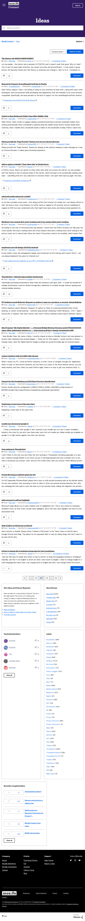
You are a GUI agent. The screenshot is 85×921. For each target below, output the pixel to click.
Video (48, 767)
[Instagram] (75, 860)
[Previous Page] (24, 578)
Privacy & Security (52, 721)
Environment (50, 668)
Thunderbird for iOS (53, 756)
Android (27, 867)
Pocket (48, 714)
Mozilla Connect (13, 5)
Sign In (77, 5)
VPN (47, 770)
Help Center (48, 860)
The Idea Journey (10, 614)
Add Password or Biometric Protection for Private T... (34, 813)
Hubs (48, 678)
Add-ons (49, 643)
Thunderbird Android (53, 752)
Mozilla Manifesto (9, 864)
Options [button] (79, 41)
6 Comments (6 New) (61, 477)
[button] (4, 76)
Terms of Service (41, 893)
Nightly (48, 696)
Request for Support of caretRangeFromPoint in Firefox (24, 84)
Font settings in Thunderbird (14, 449)
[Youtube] (79, 860)
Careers (5, 870)
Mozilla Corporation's (11, 902)
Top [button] (5, 916)
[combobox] (42, 27)
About (4, 860)
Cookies (66, 893)
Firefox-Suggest (52, 671)
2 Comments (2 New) (59, 61)
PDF (47, 703)
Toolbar (49, 759)
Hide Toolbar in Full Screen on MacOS (17, 525)
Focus (48, 675)
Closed (48, 622)
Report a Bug (49, 864)
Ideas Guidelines (9, 610)
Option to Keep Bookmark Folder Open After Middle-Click (25, 116)
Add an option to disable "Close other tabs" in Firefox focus (25, 164)
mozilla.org (26, 893)
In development (14, 86)
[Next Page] (60, 578)
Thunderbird (50, 749)
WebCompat (50, 774)
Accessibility (50, 639)
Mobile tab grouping (32, 833)
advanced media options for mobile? (16, 196)
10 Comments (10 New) (61, 553)
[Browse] (4, 5)
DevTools (49, 664)
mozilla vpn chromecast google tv (15, 424)
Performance (50, 707)
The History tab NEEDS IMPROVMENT (18, 58)
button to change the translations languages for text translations (28, 551)
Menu (48, 682)
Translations (50, 763)
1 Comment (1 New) (63, 144)
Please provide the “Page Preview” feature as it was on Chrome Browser (30, 142)
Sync (48, 738)
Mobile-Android (51, 689)
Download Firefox (31, 860)
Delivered (12, 553)
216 (36, 578)
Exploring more (51, 608)
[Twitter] (71, 860)
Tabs (48, 742)
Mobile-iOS (50, 692)
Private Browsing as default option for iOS (19, 475)
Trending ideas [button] (57, 52)
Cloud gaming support (33, 791)
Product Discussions (53, 724)
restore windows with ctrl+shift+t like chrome (20, 356)
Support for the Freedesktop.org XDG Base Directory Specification (28, 381)
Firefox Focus (29, 870)
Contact (4, 897)
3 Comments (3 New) (59, 426)
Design (48, 657)
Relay (48, 728)
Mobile (48, 685)
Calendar (49, 650)
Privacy (48, 717)
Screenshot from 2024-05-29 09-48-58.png (19, 100)
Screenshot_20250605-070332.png (16, 181)
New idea (12, 61)
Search (48, 731)
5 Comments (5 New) (67, 86)
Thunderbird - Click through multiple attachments (22, 277)
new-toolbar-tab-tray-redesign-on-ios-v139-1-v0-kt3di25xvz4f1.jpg (28, 261)
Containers (50, 654)
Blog (25, 873)
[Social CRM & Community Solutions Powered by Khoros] (78, 916)
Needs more (50, 601)
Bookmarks (50, 647)
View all (9, 675)
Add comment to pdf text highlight (16, 500)
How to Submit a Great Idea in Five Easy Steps (20, 612)
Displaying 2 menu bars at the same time (18, 404)
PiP (47, 710)
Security (49, 735)
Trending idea (51, 597)
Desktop (49, 661)
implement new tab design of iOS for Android (20, 247)
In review (49, 604)
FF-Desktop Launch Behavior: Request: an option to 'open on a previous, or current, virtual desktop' (42, 302)
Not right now (51, 615)
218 (46, 578)
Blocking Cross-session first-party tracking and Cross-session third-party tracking (35, 222)
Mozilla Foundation (9, 867)
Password (49, 699)
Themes (49, 745)
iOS (25, 864)
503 (56, 578)
